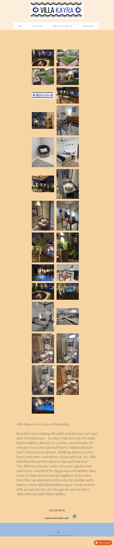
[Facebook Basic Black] (58, 532)
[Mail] (74, 516)
